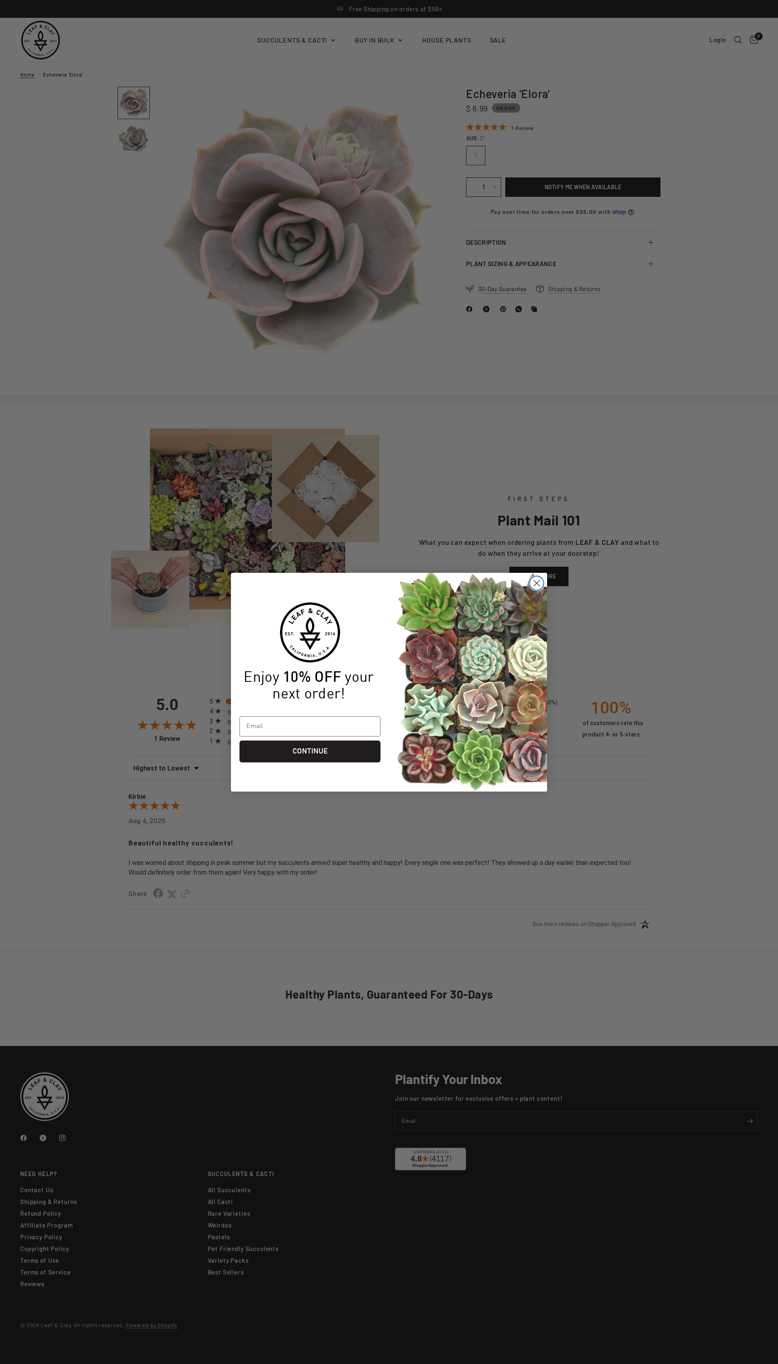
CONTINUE (310, 751)
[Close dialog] (537, 583)
